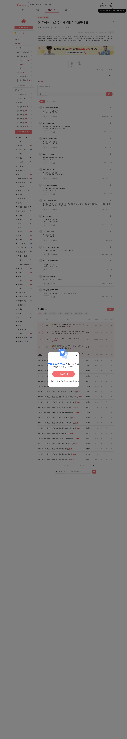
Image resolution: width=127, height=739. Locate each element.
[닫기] (76, 355)
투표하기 (63, 373)
